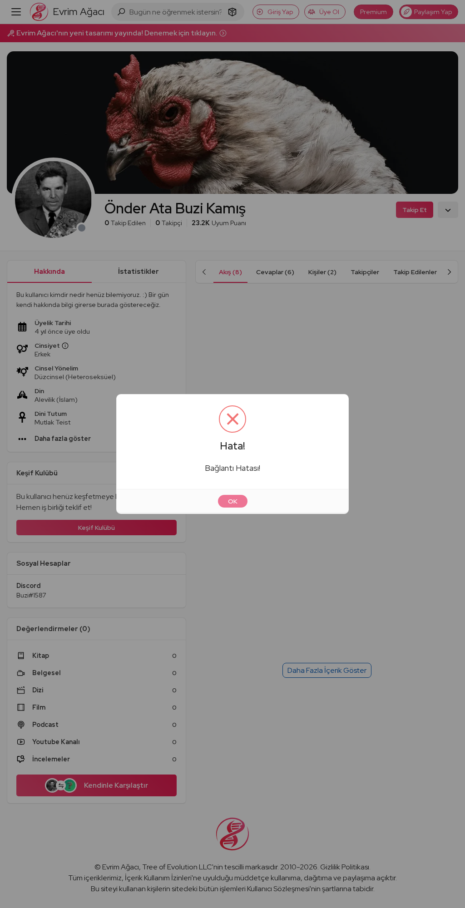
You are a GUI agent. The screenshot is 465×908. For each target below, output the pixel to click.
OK (232, 501)
